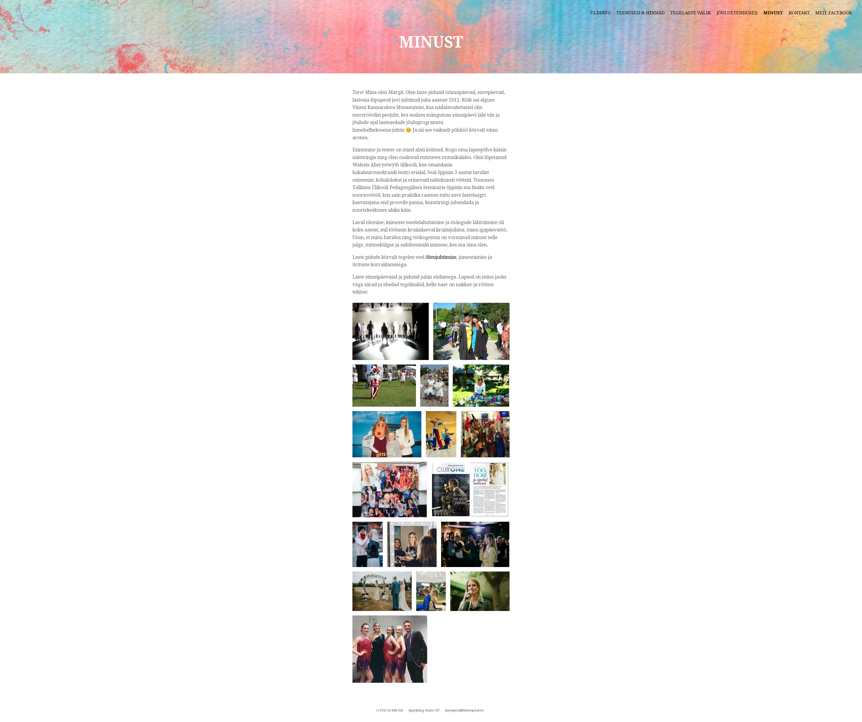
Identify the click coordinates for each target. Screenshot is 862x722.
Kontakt (799, 13)
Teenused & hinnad (640, 13)
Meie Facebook (833, 13)
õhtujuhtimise (441, 257)
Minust (773, 13)
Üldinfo (600, 13)
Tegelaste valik (690, 13)
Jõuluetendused (737, 13)
